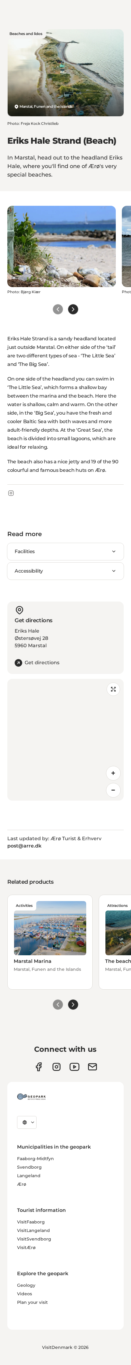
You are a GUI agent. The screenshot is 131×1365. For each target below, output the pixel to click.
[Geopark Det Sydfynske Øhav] (31, 1096)
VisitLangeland (33, 1230)
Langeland (29, 1175)
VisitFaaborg (31, 1222)
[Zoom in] (113, 773)
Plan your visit (32, 1302)
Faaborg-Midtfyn (35, 1158)
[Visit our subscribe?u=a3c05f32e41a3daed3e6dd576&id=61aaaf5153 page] (92, 1066)
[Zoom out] (113, 790)
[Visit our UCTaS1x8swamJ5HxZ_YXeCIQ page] (74, 1066)
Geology (26, 1285)
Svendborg (29, 1167)
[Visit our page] (56, 1066)
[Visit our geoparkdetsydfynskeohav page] (38, 1066)
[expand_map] (113, 689)
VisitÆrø (26, 1247)
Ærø (21, 1184)
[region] (65, 740)
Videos (24, 1294)
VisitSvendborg (34, 1239)
